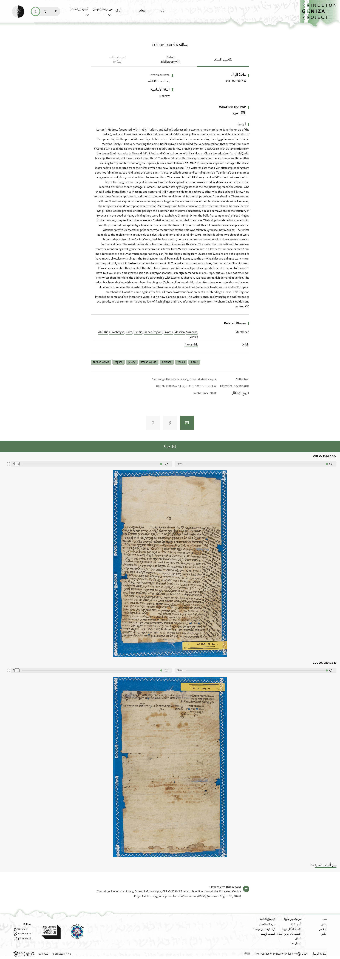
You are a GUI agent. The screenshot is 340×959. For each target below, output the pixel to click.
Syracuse (191, 332)
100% (179, 463)
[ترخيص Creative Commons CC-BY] (247, 953)
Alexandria (191, 344)
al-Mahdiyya (116, 332)
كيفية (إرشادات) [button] (79, 9)
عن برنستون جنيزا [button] (102, 9)
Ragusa (118, 362)
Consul (181, 362)
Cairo (129, 332)
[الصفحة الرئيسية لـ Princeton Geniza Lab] (74, 932)
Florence (166, 362)
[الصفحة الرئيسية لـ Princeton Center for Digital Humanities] (48, 932)
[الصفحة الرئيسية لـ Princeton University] (24, 954)
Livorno (168, 332)
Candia (138, 332)
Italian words (148, 362)
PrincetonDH (24, 933)
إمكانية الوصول (319, 953)
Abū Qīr (103, 332)
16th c (194, 362)
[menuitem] (170, 12)
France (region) (153, 332)
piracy (131, 362)
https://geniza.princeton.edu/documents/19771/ (176, 896)
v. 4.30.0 (43, 953)
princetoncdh (24, 938)
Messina (179, 332)
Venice (194, 337)
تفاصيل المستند (223, 59)
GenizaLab (23, 929)
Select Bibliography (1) (170, 60)
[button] (320, 13)
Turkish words (101, 362)
